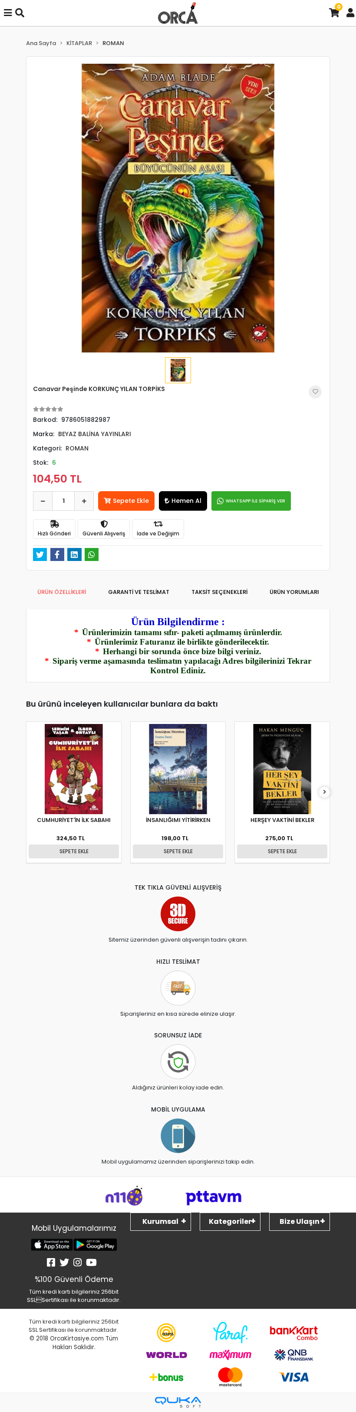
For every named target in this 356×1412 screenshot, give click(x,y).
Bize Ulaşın (300, 1221)
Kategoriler (230, 1221)
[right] (324, 792)
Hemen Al (186, 500)
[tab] (61, 592)
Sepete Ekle (131, 500)
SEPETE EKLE (74, 851)
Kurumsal (160, 1221)
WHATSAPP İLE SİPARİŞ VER (255, 501)
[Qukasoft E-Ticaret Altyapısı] (178, 1402)
